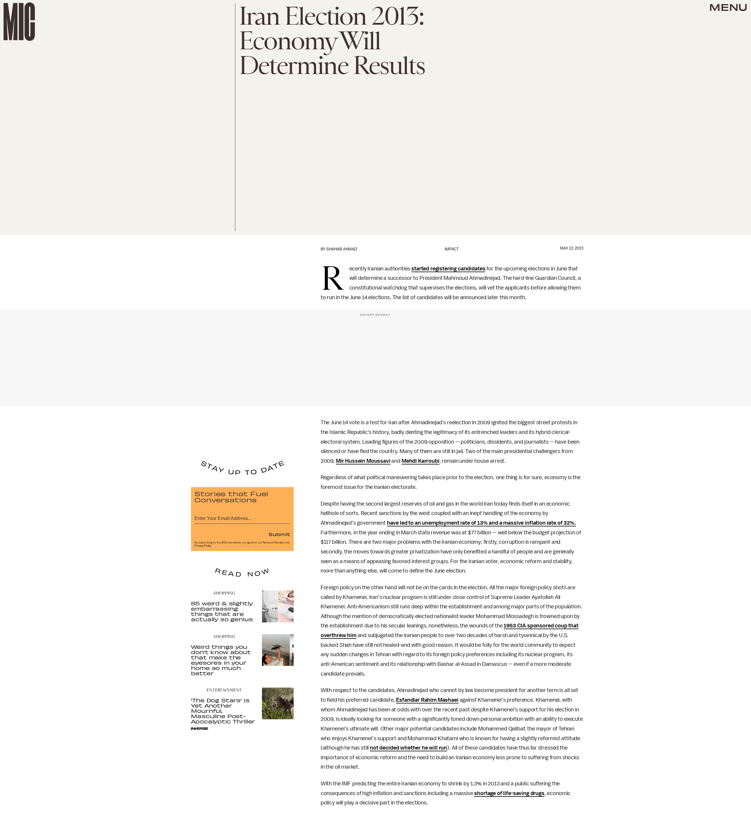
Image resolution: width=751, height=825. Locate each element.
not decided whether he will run (408, 748)
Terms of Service (273, 542)
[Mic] (19, 21)
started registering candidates (448, 269)
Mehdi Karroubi (420, 461)
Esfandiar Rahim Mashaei (427, 700)
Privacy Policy (203, 545)
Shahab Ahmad (341, 249)
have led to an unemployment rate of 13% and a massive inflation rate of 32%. (481, 523)
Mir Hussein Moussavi (363, 461)
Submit (279, 534)
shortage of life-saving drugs (509, 793)
